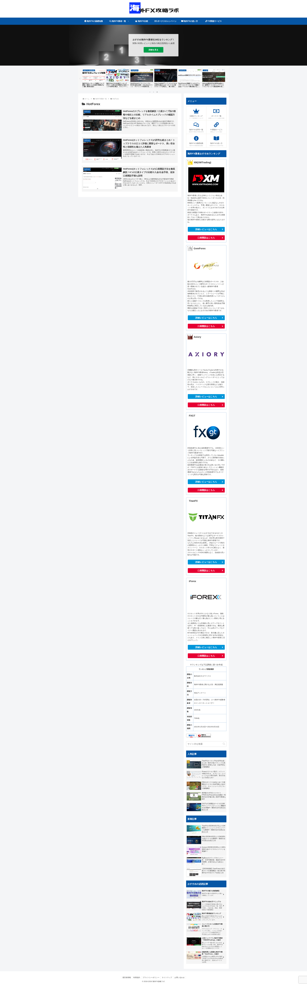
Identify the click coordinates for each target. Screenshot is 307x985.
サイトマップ (167, 977)
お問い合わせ (179, 977)
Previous (80, 78)
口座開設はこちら (206, 237)
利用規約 (136, 977)
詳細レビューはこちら (206, 229)
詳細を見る (153, 50)
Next (227, 78)
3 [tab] (157, 92)
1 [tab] (150, 92)
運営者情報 (126, 977)
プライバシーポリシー (151, 977)
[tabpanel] (94, 78)
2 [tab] (153, 92)
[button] (224, 744)
